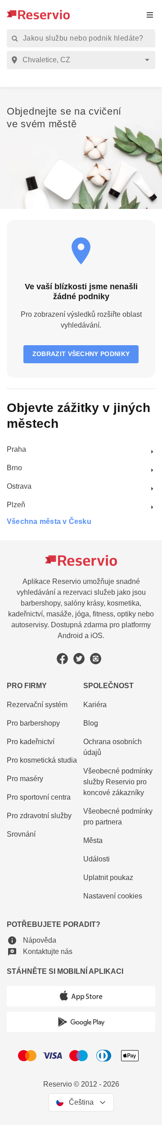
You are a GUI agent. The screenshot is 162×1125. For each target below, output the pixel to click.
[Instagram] (96, 658)
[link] (81, 449)
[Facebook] (62, 658)
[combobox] (82, 60)
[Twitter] (79, 658)
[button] (31, 940)
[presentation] (149, 14)
